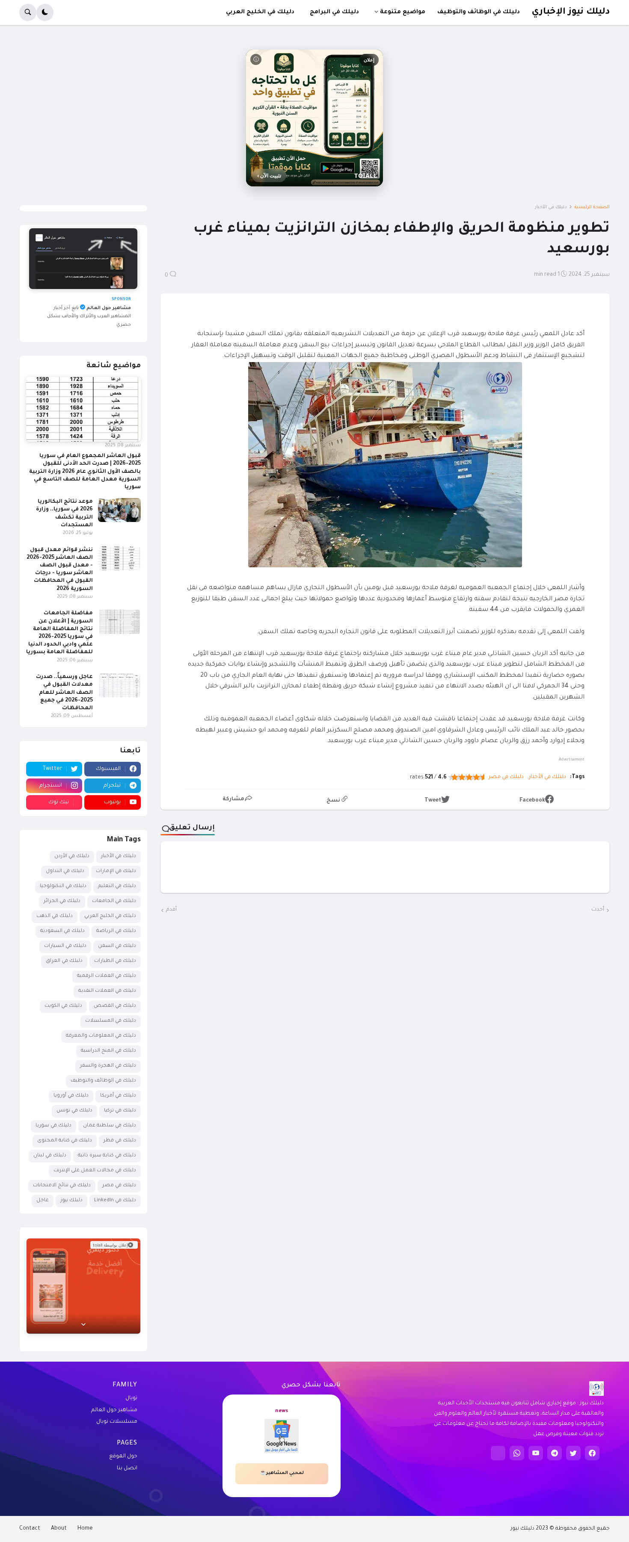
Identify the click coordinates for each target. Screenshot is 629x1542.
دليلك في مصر (506, 777)
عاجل (42, 1200)
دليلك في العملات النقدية (107, 991)
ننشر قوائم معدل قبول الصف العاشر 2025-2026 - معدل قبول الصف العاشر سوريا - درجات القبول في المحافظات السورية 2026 (60, 569)
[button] (44, 12)
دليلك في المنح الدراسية (108, 1051)
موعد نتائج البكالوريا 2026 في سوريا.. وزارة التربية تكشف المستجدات (64, 513)
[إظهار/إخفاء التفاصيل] (83, 1324)
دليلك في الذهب (54, 916)
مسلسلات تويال (116, 1422)
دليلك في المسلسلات (110, 1021)
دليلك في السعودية (62, 931)
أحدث (597, 910)
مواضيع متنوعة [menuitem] (402, 12)
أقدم (171, 910)
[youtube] (535, 1453)
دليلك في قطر (120, 1141)
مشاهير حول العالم (114, 1410)
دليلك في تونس (74, 1111)
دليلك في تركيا (120, 1111)
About (59, 1529)
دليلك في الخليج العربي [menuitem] (260, 12)
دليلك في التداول (65, 871)
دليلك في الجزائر (62, 901)
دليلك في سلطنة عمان (109, 1126)
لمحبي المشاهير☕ (282, 1473)
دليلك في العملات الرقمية (106, 976)
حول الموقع (123, 1456)
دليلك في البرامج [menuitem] (334, 12)
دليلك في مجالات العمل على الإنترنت (94, 1170)
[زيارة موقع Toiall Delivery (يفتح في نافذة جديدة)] (83, 1285)
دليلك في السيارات (65, 946)
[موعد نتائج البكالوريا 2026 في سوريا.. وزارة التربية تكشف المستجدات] (119, 510)
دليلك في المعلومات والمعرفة (101, 1036)
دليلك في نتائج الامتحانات (62, 1185)
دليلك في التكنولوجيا (63, 886)
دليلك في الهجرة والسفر (108, 1066)
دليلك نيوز (71, 1200)
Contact (29, 1529)
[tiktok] (498, 1453)
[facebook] (592, 1453)
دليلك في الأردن (71, 856)
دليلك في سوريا (53, 1126)
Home (85, 1529)
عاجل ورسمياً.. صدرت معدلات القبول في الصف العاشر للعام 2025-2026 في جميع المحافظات (64, 692)
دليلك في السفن (117, 946)
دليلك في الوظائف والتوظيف (103, 1081)
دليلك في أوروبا (71, 1096)
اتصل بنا (127, 1468)
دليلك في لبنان (49, 1156)
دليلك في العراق (64, 961)
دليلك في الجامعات (114, 901)
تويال (131, 1398)
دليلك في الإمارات (116, 871)
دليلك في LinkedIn (115, 1200)
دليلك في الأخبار (551, 207)
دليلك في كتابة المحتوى (64, 1141)
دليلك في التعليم (117, 886)
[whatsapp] (517, 1453)
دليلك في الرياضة (116, 931)
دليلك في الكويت (63, 1006)
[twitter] (573, 1453)
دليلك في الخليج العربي (110, 916)
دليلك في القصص (115, 1006)
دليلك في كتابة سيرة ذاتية (107, 1156)
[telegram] (554, 1453)
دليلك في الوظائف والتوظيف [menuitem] (478, 12)
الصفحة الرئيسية (592, 207)
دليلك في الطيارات (115, 961)
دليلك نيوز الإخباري (570, 12)
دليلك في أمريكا (118, 1096)
